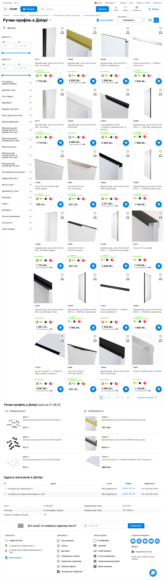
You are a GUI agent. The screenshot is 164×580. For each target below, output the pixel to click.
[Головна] (13, 9)
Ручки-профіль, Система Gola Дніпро (66, 15)
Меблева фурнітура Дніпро (39, 15)
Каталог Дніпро (19, 15)
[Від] (8, 46)
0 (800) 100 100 (128, 488)
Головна (6, 15)
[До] (24, 46)
